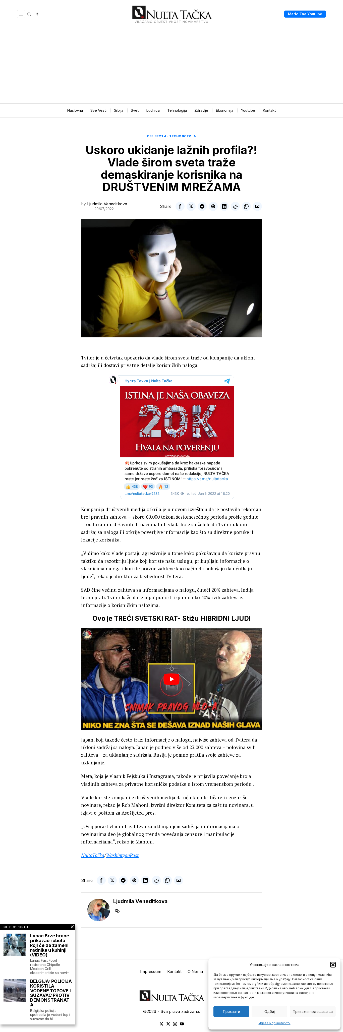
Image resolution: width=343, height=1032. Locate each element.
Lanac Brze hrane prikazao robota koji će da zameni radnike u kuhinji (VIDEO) (49, 945)
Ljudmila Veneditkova (107, 203)
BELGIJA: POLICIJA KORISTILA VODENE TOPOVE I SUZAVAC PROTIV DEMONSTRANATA (51, 993)
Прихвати (231, 1011)
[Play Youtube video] (171, 679)
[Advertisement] (171, 66)
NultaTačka (92, 855)
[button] (332, 964)
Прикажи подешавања (313, 1011)
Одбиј (269, 1011)
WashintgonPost (122, 855)
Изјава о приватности (275, 1023)
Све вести (156, 136)
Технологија (182, 136)
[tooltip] (180, 206)
